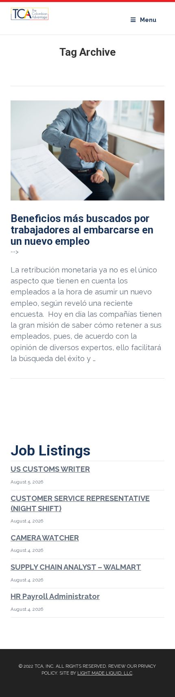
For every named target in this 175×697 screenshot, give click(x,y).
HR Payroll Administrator (55, 596)
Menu (148, 20)
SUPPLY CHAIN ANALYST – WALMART (76, 567)
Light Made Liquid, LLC (104, 673)
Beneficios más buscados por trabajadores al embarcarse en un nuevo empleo (82, 229)
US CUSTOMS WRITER (50, 469)
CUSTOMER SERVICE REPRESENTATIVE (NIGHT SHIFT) (80, 503)
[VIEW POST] (87, 150)
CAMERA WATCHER (45, 538)
